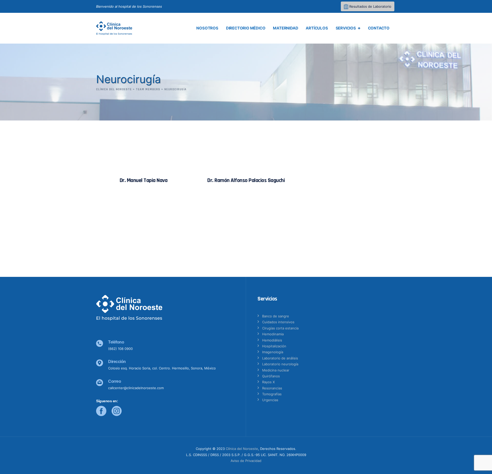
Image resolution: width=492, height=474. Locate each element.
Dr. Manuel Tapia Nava (144, 180)
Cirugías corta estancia (280, 328)
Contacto (378, 28)
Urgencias (270, 400)
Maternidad (285, 28)
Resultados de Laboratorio (369, 6)
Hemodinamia (273, 334)
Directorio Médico (245, 28)
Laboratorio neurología (280, 364)
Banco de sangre (275, 316)
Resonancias (272, 388)
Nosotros (207, 28)
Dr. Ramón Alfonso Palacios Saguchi (246, 180)
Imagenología (272, 352)
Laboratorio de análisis (280, 358)
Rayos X (268, 382)
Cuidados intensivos (278, 322)
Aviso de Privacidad (246, 461)
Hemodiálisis (272, 340)
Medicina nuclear (275, 370)
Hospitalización (274, 346)
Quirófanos (271, 376)
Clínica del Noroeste (242, 449)
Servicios (346, 28)
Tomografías (272, 394)
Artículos (317, 28)
